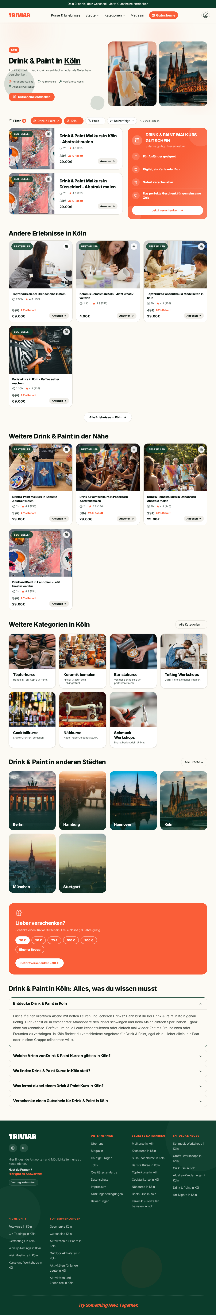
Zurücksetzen (151, 120)
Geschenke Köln (61, 1226)
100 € (71, 940)
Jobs (94, 1165)
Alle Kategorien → (191, 624)
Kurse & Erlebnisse (65, 15)
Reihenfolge (122, 121)
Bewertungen (100, 1201)
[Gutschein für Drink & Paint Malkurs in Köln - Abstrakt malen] (48, 134)
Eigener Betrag (29, 949)
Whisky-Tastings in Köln (25, 1248)
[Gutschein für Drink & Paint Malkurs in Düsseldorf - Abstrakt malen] (48, 179)
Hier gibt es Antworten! (25, 1174)
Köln (74, 121)
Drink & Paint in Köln (186, 1187)
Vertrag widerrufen (23, 1182)
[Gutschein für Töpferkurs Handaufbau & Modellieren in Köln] (201, 246)
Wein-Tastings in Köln (23, 1255)
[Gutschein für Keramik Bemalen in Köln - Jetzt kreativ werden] (134, 246)
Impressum (98, 1186)
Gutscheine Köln (61, 1233)
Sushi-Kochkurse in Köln (148, 1158)
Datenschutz (99, 1179)
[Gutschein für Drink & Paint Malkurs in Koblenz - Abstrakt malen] (66, 449)
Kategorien (113, 15)
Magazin (137, 15)
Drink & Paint (46, 121)
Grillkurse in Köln (184, 1168)
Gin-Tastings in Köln (22, 1233)
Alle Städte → (194, 762)
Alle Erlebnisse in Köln (105, 417)
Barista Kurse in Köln (146, 1165)
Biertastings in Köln (22, 1241)
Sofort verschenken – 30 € (39, 963)
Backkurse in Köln (144, 1194)
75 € (54, 940)
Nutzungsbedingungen (107, 1194)
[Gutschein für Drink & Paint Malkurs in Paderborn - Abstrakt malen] (134, 449)
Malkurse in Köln (143, 1143)
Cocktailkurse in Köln (146, 1179)
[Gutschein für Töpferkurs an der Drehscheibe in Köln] (66, 246)
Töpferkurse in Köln (145, 1172)
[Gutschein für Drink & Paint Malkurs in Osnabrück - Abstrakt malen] (201, 449)
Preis (95, 121)
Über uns (97, 1143)
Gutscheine (166, 15)
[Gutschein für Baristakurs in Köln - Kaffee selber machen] (66, 331)
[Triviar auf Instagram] (13, 1148)
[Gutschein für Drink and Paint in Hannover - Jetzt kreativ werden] (66, 534)
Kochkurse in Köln (144, 1150)
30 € (22, 940)
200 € (88, 940)
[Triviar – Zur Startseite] (19, 15)
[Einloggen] (205, 15)
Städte (90, 15)
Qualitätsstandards (104, 1172)
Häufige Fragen (101, 1158)
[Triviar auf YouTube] (24, 1148)
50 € (38, 940)
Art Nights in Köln (185, 1194)
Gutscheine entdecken (34, 97)
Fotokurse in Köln (20, 1226)
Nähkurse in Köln (143, 1186)
